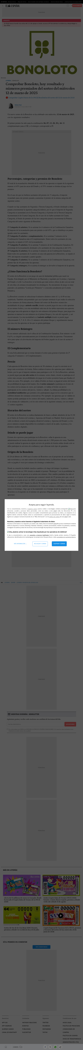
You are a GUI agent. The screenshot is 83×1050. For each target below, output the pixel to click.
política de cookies (54, 517)
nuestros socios (32, 509)
